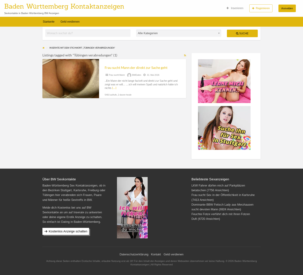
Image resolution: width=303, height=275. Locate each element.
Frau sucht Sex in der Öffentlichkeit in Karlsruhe (223, 195)
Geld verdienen (70, 21)
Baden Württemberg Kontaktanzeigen (64, 6)
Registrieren (263, 8)
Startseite (49, 21)
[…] (114, 88)
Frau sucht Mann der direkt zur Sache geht (136, 68)
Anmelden (287, 8)
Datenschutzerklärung (134, 254)
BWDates (136, 75)
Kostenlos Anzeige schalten (68, 231)
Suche (243, 33)
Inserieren (236, 8)
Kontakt (156, 254)
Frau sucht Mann (117, 75)
